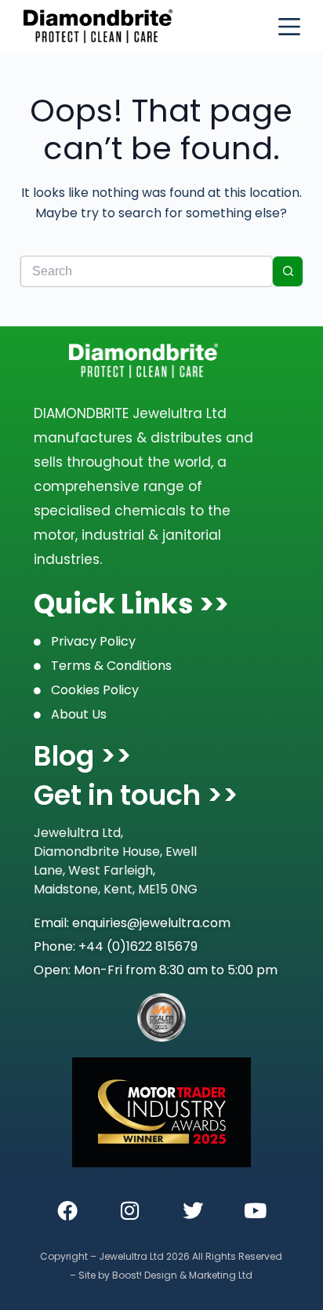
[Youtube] (255, 1210)
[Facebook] (67, 1210)
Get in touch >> (136, 795)
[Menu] (289, 27)
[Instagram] (130, 1210)
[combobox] (147, 271)
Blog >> (83, 756)
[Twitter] (192, 1210)
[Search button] (288, 271)
